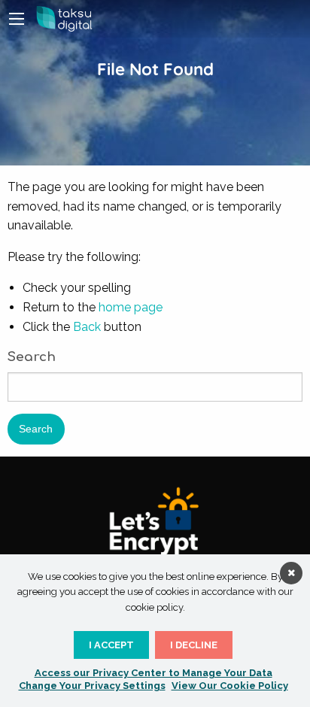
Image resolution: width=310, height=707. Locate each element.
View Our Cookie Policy (230, 685)
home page (131, 307)
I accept (111, 645)
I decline (193, 645)
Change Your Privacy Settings (92, 685)
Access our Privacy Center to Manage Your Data (153, 672)
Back (87, 327)
